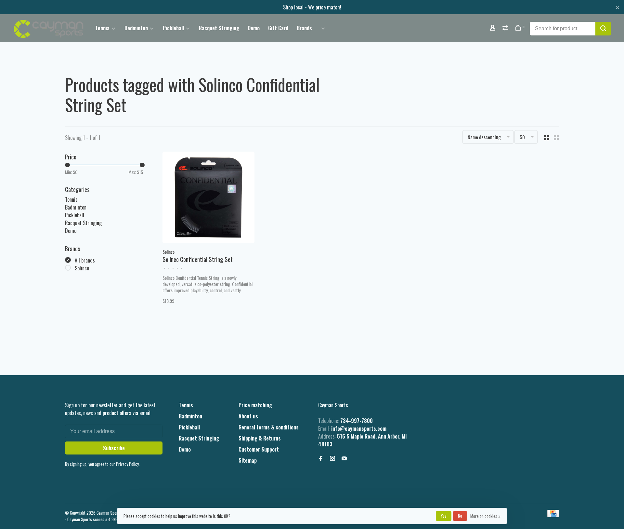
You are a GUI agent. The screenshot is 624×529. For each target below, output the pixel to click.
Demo (254, 28)
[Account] (493, 28)
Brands (304, 28)
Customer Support (259, 449)
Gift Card (278, 28)
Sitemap (248, 460)
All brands (85, 260)
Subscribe (114, 448)
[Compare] (506, 28)
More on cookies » (485, 516)
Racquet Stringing (219, 28)
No (460, 515)
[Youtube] (344, 458)
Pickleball (173, 28)
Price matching (255, 405)
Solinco (82, 268)
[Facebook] (320, 458)
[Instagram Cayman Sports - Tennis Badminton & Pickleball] (332, 458)
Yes (444, 515)
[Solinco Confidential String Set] (208, 198)
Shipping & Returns (260, 438)
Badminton (136, 28)
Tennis (102, 28)
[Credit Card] (553, 515)
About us (248, 416)
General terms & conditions (269, 427)
